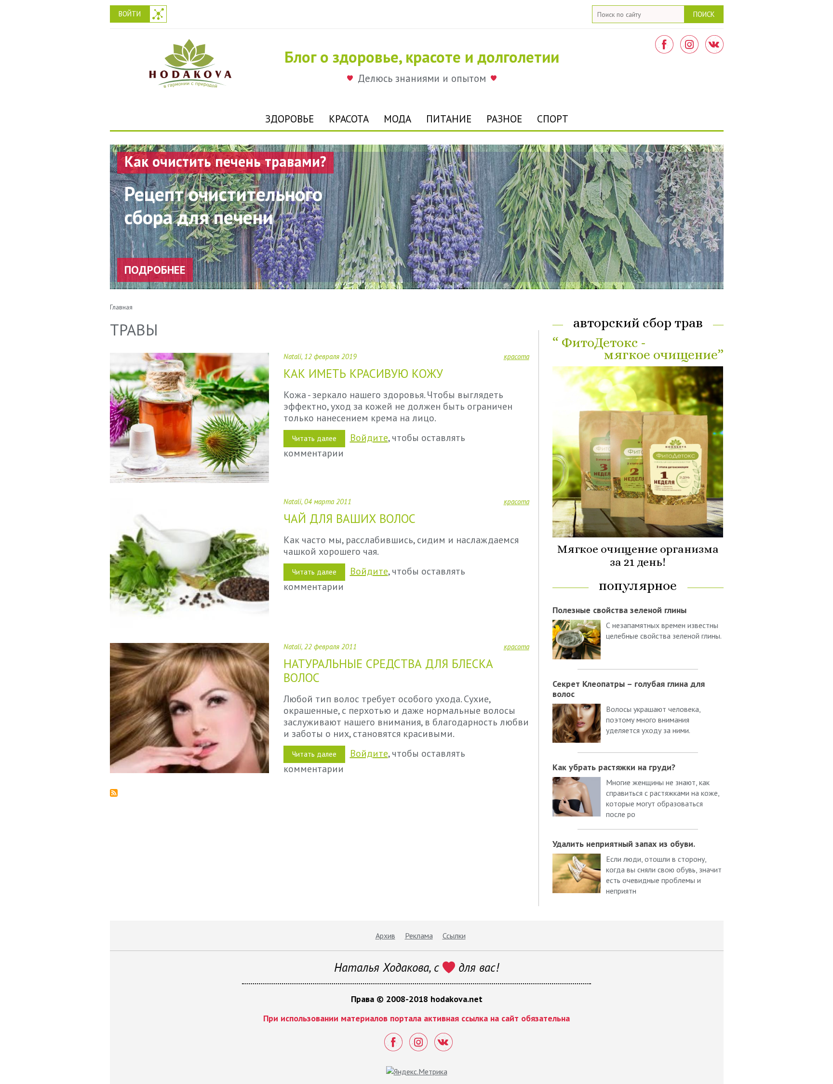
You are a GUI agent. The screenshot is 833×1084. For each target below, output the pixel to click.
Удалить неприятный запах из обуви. (623, 843)
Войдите (369, 437)
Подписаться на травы (114, 793)
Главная (121, 307)
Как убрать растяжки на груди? (613, 767)
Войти (130, 13)
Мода (397, 118)
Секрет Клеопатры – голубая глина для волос (628, 688)
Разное (504, 118)
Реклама (419, 935)
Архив (385, 935)
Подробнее (155, 270)
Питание (448, 118)
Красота (349, 118)
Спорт (552, 118)
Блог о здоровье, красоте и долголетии (421, 56)
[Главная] (190, 66)
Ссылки (454, 935)
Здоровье (289, 118)
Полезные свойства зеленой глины (619, 610)
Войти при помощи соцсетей (158, 14)
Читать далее (318, 440)
